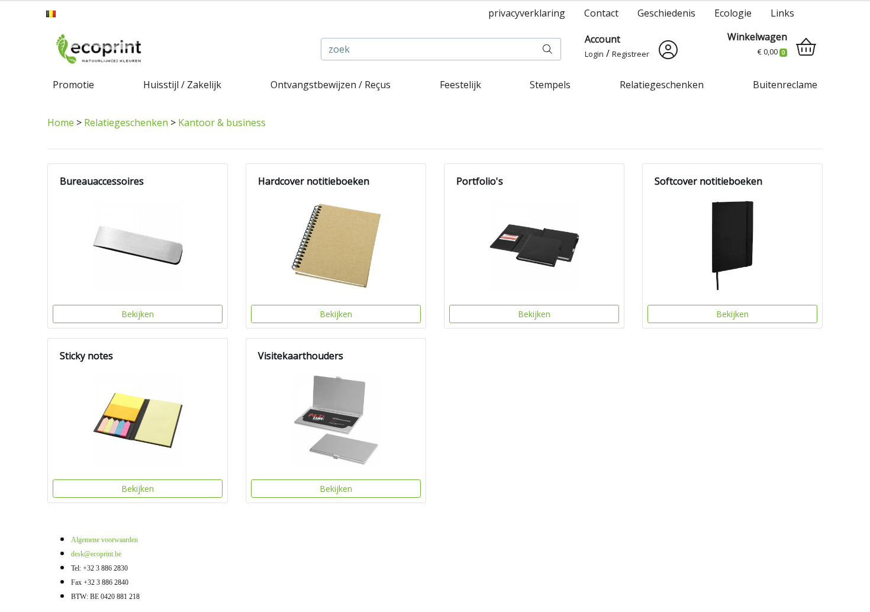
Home (60, 122)
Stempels (550, 84)
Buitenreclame (785, 84)
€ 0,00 (771, 51)
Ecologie (733, 13)
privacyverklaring (526, 13)
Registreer (630, 54)
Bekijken (137, 314)
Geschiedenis (666, 13)
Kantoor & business (222, 122)
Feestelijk (460, 84)
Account (602, 39)
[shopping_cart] (806, 47)
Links (782, 13)
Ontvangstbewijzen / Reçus (330, 84)
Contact (601, 13)
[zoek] (547, 49)
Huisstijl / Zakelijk (182, 84)
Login (594, 54)
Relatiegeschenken (662, 84)
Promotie (73, 84)
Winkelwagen (757, 36)
